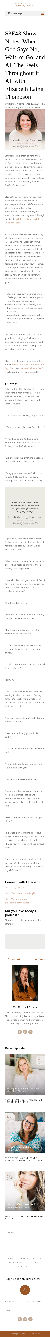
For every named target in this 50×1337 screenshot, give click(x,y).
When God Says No (22, 364)
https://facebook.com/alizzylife (20, 893)
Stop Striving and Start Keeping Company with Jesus (23, 1159)
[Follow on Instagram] (25, 1319)
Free (11, 1263)
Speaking (24, 1259)
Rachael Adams (16, 104)
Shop (20, 1267)
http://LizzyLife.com (15, 887)
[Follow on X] (25, 1032)
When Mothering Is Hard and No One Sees (24, 1217)
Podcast (22, 1263)
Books (29, 1267)
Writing (37, 1259)
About (12, 1259)
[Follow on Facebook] (20, 1032)
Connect (36, 1263)
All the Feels (22, 219)
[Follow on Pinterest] (30, 1032)
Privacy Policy (14, 1301)
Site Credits (34, 1301)
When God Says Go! (31, 368)
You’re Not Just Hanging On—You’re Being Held (24, 1101)
